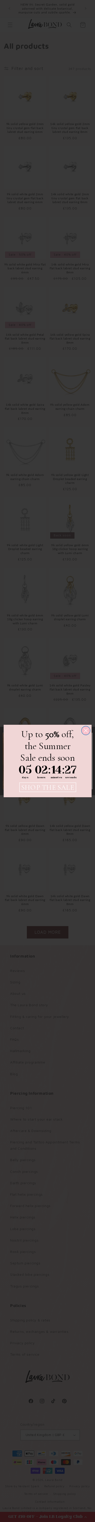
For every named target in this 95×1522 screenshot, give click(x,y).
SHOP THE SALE (47, 787)
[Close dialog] (85, 730)
